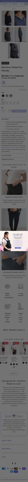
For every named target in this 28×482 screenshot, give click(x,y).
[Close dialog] (27, 231)
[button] (18, 240)
